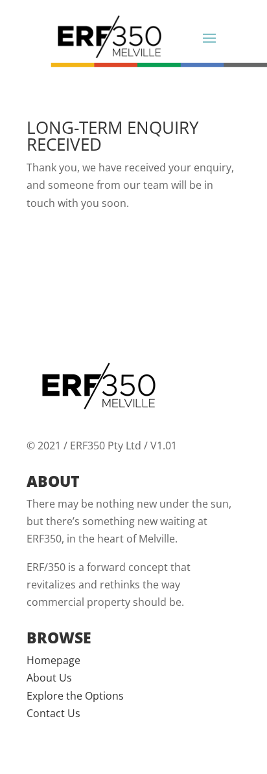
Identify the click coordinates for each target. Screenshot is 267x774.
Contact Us (53, 713)
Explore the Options (75, 696)
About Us (49, 678)
